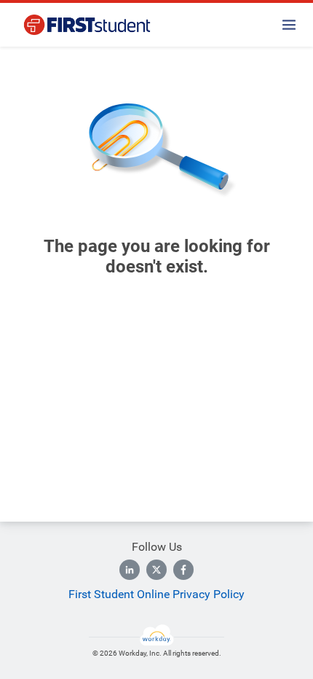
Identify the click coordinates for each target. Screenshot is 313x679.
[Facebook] (183, 570)
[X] (156, 570)
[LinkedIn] (129, 570)
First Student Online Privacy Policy (156, 594)
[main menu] (289, 25)
